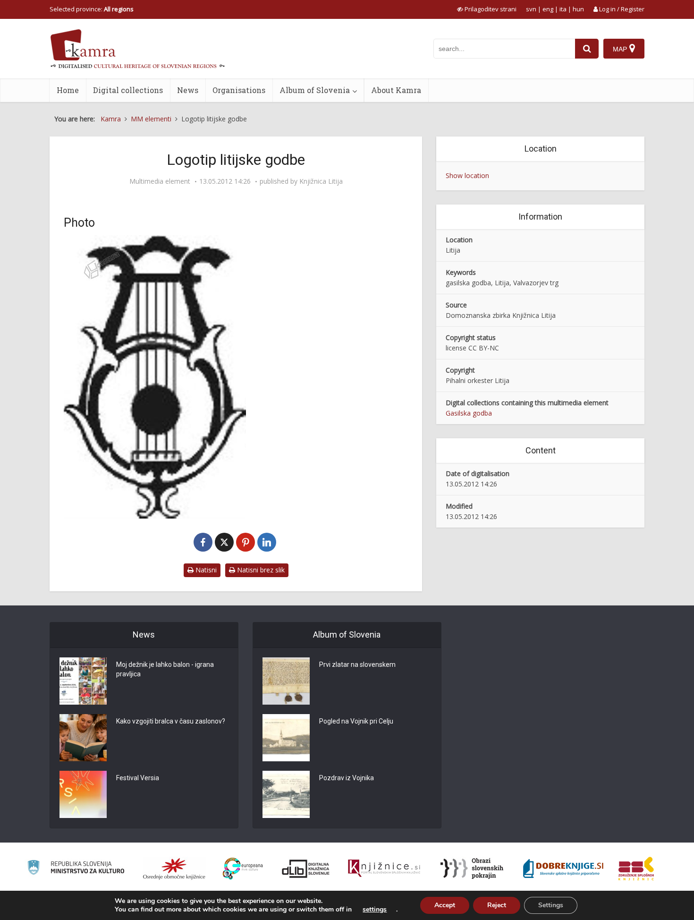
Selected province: (92, 9)
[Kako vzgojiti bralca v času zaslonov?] (83, 737)
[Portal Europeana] (243, 869)
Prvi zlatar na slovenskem (357, 664)
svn (531, 9)
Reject (496, 905)
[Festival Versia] (83, 794)
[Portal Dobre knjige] (563, 868)
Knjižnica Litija (321, 181)
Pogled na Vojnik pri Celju (356, 721)
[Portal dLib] (306, 868)
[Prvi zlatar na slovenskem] (286, 681)
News (187, 90)
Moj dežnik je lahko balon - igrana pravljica (165, 669)
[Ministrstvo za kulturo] (76, 869)
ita (563, 9)
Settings (550, 905)
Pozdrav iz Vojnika (346, 778)
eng (547, 9)
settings (375, 909)
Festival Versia (137, 778)
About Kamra (396, 90)
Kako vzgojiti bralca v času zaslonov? (170, 721)
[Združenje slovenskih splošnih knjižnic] (384, 868)
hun (578, 9)
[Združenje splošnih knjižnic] (636, 868)
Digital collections (128, 90)
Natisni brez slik (260, 569)
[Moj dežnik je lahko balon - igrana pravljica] (83, 681)
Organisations (238, 90)
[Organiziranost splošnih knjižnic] (174, 868)
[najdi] (587, 49)
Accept (444, 905)
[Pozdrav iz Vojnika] (286, 794)
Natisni (205, 569)
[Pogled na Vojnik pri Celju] (286, 737)
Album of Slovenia (314, 90)
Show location (467, 175)
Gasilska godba (469, 413)
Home (68, 90)
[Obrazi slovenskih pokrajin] (472, 868)
